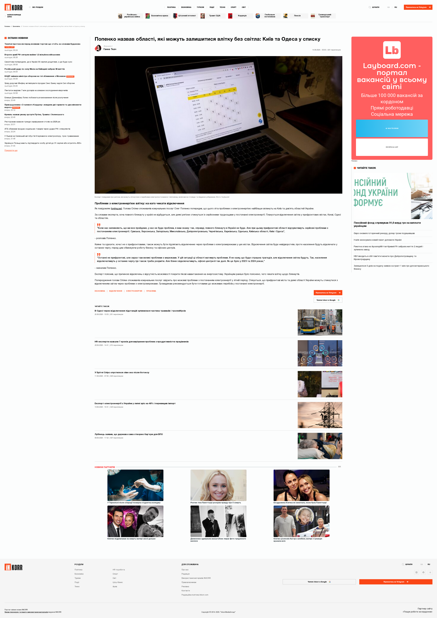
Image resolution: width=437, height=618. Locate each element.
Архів (115, 586)
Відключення (115, 291)
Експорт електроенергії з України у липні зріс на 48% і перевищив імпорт (135, 404)
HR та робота (119, 570)
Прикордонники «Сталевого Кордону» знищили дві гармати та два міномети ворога (43, 106)
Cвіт (244, 7)
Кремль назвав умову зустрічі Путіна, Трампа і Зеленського (34, 115)
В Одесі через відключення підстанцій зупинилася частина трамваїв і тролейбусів (140, 311)
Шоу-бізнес (118, 582)
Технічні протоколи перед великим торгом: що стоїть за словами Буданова (42, 45)
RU (396, 7)
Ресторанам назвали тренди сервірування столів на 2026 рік (32, 122)
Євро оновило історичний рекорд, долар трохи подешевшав (384, 233)
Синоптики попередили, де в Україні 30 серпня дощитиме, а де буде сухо (38, 62)
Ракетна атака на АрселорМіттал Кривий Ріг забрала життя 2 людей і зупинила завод (388, 248)
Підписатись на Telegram (326, 293)
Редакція (185, 574)
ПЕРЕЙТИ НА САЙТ (392, 147)
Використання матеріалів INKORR (196, 578)
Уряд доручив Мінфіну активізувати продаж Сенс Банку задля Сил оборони (40, 83)
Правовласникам (189, 582)
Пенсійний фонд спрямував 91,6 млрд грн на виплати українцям (387, 224)
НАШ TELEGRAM (393, 128)
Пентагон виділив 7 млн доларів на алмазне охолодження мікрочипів (36, 90)
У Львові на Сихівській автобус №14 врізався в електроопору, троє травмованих (42, 136)
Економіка (186, 7)
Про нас (185, 570)
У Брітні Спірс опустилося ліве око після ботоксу (122, 373)
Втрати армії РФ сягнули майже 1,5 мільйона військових (32, 55)
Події (212, 7)
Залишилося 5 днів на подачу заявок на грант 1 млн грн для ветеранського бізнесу (391, 267)
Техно (222, 7)
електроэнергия (134, 291)
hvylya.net (116, 209)
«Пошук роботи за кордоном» (417, 612)
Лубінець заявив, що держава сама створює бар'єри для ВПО (129, 434)
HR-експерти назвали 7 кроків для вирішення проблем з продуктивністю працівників (142, 342)
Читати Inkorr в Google (326, 300)
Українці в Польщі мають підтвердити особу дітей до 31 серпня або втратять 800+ (43, 143)
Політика (171, 7)
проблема (151, 291)
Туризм (200, 7)
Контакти (186, 591)
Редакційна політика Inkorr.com (195, 595)
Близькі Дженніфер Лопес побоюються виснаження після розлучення (36, 98)
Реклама (185, 586)
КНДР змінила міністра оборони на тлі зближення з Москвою (39, 76)
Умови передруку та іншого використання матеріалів (26, 612)
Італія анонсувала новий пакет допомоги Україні (378, 240)
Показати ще (11, 151)
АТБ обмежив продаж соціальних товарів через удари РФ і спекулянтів (37, 129)
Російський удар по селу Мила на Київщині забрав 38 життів (35, 69)
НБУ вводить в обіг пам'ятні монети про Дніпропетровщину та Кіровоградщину (385, 257)
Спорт (233, 7)
